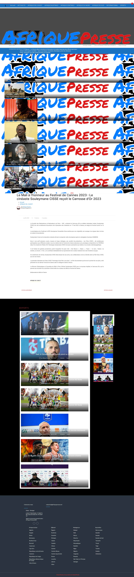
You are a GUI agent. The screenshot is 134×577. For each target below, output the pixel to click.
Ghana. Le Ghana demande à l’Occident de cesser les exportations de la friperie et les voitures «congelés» (36, 187)
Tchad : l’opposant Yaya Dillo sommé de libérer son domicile (35, 52)
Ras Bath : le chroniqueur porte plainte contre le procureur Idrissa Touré (27, 142)
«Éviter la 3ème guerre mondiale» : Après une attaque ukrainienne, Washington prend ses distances (45, 51)
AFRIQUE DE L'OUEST (35, 5)
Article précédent (27, 290)
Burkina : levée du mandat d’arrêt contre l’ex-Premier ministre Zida (25, 119)
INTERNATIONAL (112, 5)
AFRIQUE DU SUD (98, 5)
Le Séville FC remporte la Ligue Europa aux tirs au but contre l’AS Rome (54, 380)
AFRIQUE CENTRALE (67, 5)
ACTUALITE (21, 5)
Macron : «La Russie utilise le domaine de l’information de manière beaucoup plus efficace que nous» (51, 49)
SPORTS (123, 5)
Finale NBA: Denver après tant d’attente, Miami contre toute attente (54, 456)
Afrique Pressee (27, 206)
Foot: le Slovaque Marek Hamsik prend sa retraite (55, 354)
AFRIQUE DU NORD (83, 5)
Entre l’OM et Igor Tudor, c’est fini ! (54, 329)
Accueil (12, 5)
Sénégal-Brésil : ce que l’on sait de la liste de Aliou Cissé (54, 481)
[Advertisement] (67, 19)
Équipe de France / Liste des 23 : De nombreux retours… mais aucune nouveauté (54, 430)
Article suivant (108, 290)
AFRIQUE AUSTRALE (51, 5)
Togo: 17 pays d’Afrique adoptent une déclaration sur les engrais (24, 97)
